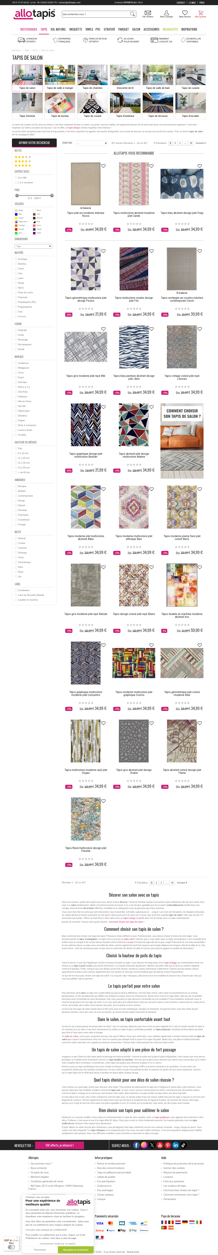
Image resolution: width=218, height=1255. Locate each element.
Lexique (101, 1199)
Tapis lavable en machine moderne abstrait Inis (182, 615)
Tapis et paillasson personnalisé (114, 1172)
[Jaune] (16, 218)
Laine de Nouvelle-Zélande (31, 595)
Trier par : (67, 142)
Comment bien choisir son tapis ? (181, 1190)
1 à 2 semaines (25, 182)
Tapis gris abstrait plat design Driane (134, 771)
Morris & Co (24, 387)
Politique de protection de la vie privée (184, 1163)
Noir (38, 222)
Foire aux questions (174, 1181)
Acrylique (22, 259)
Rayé (20, 572)
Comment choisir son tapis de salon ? (126, 922)
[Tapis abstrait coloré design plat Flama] (181, 741)
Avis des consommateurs (110, 1168)
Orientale (22, 510)
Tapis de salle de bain (158, 88)
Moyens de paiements (175, 1172)
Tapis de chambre (93, 88)
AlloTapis (16, 50)
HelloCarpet (23, 411)
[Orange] (16, 225)
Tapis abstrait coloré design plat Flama (182, 771)
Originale (22, 330)
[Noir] (34, 222)
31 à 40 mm (24, 467)
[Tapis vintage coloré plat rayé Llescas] (181, 346)
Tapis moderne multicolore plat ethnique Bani (133, 537)
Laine (20, 278)
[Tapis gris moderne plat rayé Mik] (85, 346)
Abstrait (22, 538)
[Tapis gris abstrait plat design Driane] (133, 741)
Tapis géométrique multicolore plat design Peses (85, 299)
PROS (201, 2)
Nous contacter (39, 1168)
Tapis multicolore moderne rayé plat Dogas (86, 771)
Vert (20, 233)
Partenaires (170, 1199)
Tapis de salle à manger (60, 88)
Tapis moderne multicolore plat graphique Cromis (133, 693)
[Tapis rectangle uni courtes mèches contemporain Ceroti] (181, 268)
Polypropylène (25, 307)
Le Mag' (192, 2)
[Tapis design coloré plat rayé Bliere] (133, 585)
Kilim (20, 567)
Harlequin (22, 396)
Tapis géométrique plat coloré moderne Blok (182, 693)
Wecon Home (24, 401)
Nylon (21, 287)
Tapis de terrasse (158, 116)
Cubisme (22, 548)
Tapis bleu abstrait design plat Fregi (182, 212)
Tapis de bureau (60, 116)
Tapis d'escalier (190, 116)
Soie (20, 311)
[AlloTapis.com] (34, 15)
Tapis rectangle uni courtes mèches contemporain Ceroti (182, 299)
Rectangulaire (25, 344)
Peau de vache (25, 292)
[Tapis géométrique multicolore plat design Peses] (85, 268)
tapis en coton (71, 1036)
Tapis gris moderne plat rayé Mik (85, 375)
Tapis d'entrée (27, 116)
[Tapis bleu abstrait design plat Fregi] (181, 183)
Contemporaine (25, 496)
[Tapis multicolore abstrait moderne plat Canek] (133, 183)
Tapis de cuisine (190, 88)
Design (21, 500)
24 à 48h (22, 177)
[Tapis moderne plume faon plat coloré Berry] (181, 507)
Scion (21, 372)
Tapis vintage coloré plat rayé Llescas (182, 377)
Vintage (22, 524)
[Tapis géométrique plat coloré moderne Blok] (181, 662)
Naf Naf (22, 406)
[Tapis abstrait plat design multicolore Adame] (133, 424)
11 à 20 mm (24, 458)
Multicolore (23, 222)
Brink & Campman (27, 425)
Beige (21, 210)
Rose (39, 225)
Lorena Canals (25, 430)
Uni (19, 576)
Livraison (168, 1177)
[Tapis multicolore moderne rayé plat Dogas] (85, 741)
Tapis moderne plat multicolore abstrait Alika (85, 537)
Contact (181, 2)
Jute (20, 273)
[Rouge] (16, 229)
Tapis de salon (27, 88)
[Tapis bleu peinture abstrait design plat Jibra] (133, 346)
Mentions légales (40, 1177)
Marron (40, 218)
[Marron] (34, 218)
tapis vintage (129, 918)
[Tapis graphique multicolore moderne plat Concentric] (85, 662)
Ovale (21, 335)
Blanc (39, 210)
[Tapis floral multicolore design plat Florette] (85, 818)
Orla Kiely (23, 391)
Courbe (21, 543)
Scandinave (24, 519)
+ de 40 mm (24, 472)
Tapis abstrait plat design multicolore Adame (134, 455)
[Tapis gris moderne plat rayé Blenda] (85, 585)
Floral (21, 557)
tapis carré (129, 939)
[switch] (11, 1247)
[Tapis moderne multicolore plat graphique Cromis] (133, 662)
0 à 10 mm (23, 453)
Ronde (21, 349)
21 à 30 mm (24, 463)
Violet (39, 233)
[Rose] (34, 225)
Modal (21, 283)
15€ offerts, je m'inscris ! (59, 1145)
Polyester (22, 297)
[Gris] (34, 214)
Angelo (21, 420)
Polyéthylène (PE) (27, 302)
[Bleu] (16, 214)
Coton (21, 268)
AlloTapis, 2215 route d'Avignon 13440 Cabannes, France (56, 1187)
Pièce (35, 50)
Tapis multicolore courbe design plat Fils (134, 299)
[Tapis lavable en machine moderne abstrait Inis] (181, 585)
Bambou (22, 264)
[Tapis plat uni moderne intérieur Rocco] (85, 183)
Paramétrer (40, 1249)
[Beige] (16, 210)
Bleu (20, 214)
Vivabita (22, 435)
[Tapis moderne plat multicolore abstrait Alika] (85, 507)
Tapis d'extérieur (125, 116)
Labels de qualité (106, 1177)
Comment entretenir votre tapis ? (181, 1194)
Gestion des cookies (174, 1168)
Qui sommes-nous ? (41, 1163)
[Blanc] (34, 210)
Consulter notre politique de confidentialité (46, 1230)
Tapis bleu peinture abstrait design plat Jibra (133, 377)
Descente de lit (125, 88)
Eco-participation (106, 1181)
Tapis (27, 50)
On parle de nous (40, 1172)
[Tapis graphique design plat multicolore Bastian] (85, 424)
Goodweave (24, 590)
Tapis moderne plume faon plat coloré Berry (182, 537)
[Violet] (34, 233)
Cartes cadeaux (105, 1194)
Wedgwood (23, 368)
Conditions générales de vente (47, 1181)
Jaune (21, 218)
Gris (38, 214)
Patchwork (23, 515)
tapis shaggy (170, 963)
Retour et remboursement (111, 1163)
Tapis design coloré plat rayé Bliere (134, 614)
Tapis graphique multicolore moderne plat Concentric (85, 693)
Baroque (22, 486)
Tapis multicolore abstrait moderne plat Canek (134, 214)
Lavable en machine (28, 600)
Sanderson (23, 363)
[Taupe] (34, 229)
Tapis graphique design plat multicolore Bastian (85, 455)
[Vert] (16, 233)
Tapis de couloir (93, 116)
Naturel (21, 505)
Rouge (21, 229)
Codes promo (104, 1185)
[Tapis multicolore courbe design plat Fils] (133, 268)
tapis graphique (162, 1117)
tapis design (74, 128)
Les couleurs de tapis (175, 1185)
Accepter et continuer (75, 1249)
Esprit (21, 377)
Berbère (22, 491)
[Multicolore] (16, 222)
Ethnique (22, 552)
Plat (20, 448)
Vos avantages (105, 1190)
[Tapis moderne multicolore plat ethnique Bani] (133, 507)
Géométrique (24, 562)
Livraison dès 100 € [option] (109, 2)
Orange (22, 225)
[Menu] (17, 1238)
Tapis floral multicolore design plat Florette (85, 849)
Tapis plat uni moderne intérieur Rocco (85, 214)
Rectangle (23, 339)
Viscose (22, 316)
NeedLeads (133, 1252)
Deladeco (22, 415)
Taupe (39, 229)
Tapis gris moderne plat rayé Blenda (85, 614)
